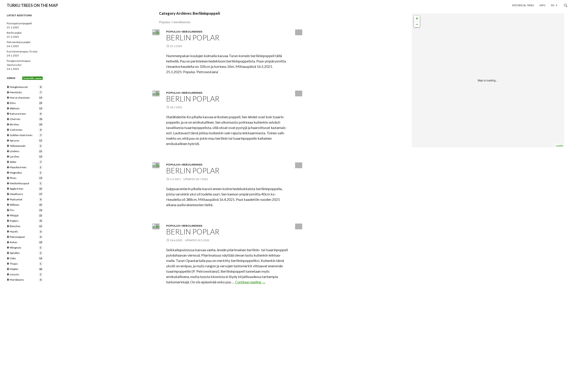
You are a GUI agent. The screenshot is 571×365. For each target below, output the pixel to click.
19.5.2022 (203, 240)
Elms (24, 103)
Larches (24, 156)
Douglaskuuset (24, 87)
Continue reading (250, 282)
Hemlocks (24, 92)
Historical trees (523, 5)
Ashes (24, 242)
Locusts (24, 274)
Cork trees (24, 130)
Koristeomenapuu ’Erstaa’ (22, 51)
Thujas (24, 263)
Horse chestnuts (24, 97)
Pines (24, 178)
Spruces (24, 140)
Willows (24, 205)
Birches (24, 124)
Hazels (24, 231)
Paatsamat (24, 199)
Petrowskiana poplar (19, 42)
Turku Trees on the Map (32, 5)
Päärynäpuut (24, 237)
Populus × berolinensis (184, 31)
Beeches (24, 226)
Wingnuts (24, 247)
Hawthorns (24, 194)
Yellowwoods (24, 146)
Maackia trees (24, 167)
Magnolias (24, 172)
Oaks (24, 258)
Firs (24, 210)
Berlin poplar (192, 37)
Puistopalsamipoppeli (19, 23)
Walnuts (24, 108)
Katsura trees (24, 114)
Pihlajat (24, 215)
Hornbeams (24, 280)
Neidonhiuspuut (24, 183)
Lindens (24, 151)
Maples (24, 269)
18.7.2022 (202, 179)
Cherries (24, 119)
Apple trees (24, 189)
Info (542, 5)
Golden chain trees (24, 135)
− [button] (417, 24)
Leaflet (559, 145)
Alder (24, 162)
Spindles (24, 253)
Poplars (24, 221)
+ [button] (417, 18)
